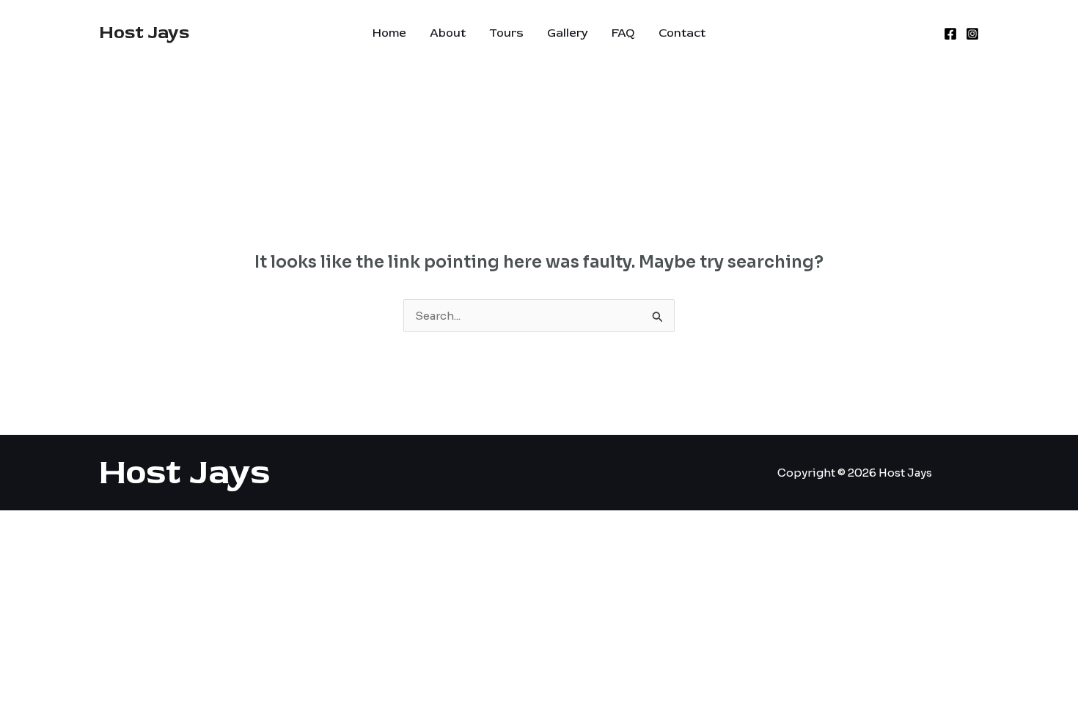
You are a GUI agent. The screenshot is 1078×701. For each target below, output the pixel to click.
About (448, 33)
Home (389, 33)
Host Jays (144, 32)
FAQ (623, 33)
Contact (682, 33)
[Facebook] (950, 33)
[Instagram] (972, 33)
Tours (506, 33)
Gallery (567, 33)
